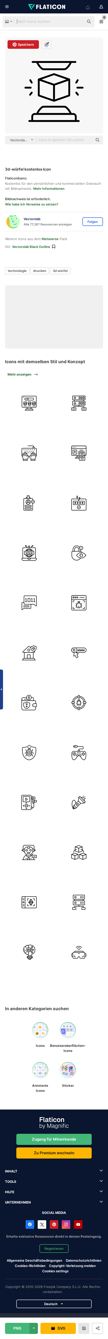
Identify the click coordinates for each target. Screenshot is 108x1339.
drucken (39, 271)
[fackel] (79, 802)
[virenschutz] (29, 752)
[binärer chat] (29, 603)
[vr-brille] (79, 952)
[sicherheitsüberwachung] (79, 553)
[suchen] (79, 653)
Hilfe (9, 1192)
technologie (17, 271)
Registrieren (54, 1248)
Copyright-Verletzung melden (72, 1266)
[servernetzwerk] (79, 902)
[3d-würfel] (79, 852)
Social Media (54, 1213)
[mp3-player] (29, 802)
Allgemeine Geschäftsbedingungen (34, 1260)
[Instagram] (66, 1224)
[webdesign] (79, 453)
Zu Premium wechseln (54, 1152)
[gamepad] (79, 752)
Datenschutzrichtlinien (83, 1260)
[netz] (29, 403)
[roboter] (29, 852)
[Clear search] (77, 21)
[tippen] (29, 453)
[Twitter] (42, 1224)
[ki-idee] (29, 952)
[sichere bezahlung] (29, 703)
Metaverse (50, 239)
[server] (79, 403)
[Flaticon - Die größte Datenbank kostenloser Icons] (47, 7)
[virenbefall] (79, 703)
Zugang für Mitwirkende (54, 1139)
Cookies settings (55, 1271)
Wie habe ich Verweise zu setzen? (31, 204)
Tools (10, 1182)
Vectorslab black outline (31, 247)
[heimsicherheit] (29, 653)
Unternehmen (18, 1202)
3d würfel (60, 271)
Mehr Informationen (49, 189)
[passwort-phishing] (79, 503)
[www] (29, 553)
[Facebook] (30, 1224)
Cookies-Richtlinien (30, 1266)
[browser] (79, 603)
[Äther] (29, 902)
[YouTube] (78, 1224)
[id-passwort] (29, 503)
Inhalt (11, 1171)
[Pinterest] (54, 1224)
